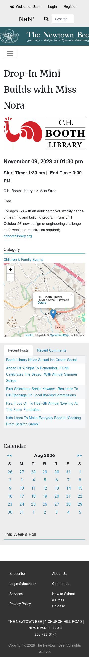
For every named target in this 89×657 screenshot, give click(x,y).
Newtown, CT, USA (25, 19)
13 (57, 488)
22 (80, 496)
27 (22, 472)
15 (80, 488)
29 (45, 472)
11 (33, 488)
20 (57, 496)
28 (33, 472)
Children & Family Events (23, 259)
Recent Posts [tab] (18, 350)
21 (68, 496)
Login (52, 6)
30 (57, 472)
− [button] (10, 277)
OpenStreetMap (59, 335)
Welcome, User (28, 6)
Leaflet (29, 335)
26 (10, 472)
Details (42, 302)
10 (22, 488)
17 (22, 496)
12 (45, 488)
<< (9, 455)
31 (68, 472)
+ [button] (10, 270)
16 (10, 496)
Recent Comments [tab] (51, 350)
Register (70, 6)
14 (68, 488)
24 (22, 504)
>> (79, 455)
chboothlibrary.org (18, 235)
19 (45, 496)
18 (33, 496)
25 (33, 504)
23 (10, 504)
